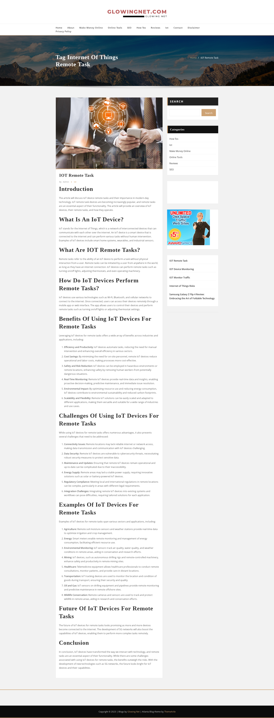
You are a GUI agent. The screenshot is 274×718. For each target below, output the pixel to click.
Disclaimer (194, 27)
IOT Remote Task (209, 57)
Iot (167, 27)
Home (59, 27)
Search (177, 101)
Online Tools (115, 27)
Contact (178, 27)
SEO (129, 27)
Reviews (155, 27)
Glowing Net (133, 711)
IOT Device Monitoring (181, 269)
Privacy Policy (63, 31)
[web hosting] (188, 227)
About (70, 27)
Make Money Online (91, 27)
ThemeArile (170, 711)
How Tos (141, 27)
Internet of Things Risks (182, 286)
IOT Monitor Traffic (179, 277)
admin (64, 181)
